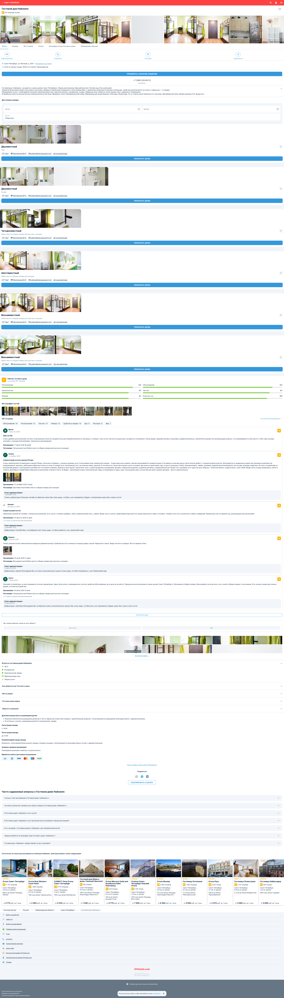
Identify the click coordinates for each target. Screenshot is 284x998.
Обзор (4, 46)
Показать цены (142, 159)
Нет (211, 628)
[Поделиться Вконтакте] (147, 776)
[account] (276, 2)
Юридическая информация (10, 993)
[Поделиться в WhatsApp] (136, 776)
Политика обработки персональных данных (16, 995)
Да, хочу (72, 628)
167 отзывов (28, 46)
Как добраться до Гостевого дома (62, 46)
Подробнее (156, 993)
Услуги (40, 46)
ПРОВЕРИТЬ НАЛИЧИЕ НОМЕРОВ (142, 74)
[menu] (281, 2)
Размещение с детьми (89, 46)
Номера (15, 46)
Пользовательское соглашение (12, 991)
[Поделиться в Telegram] (142, 776)
